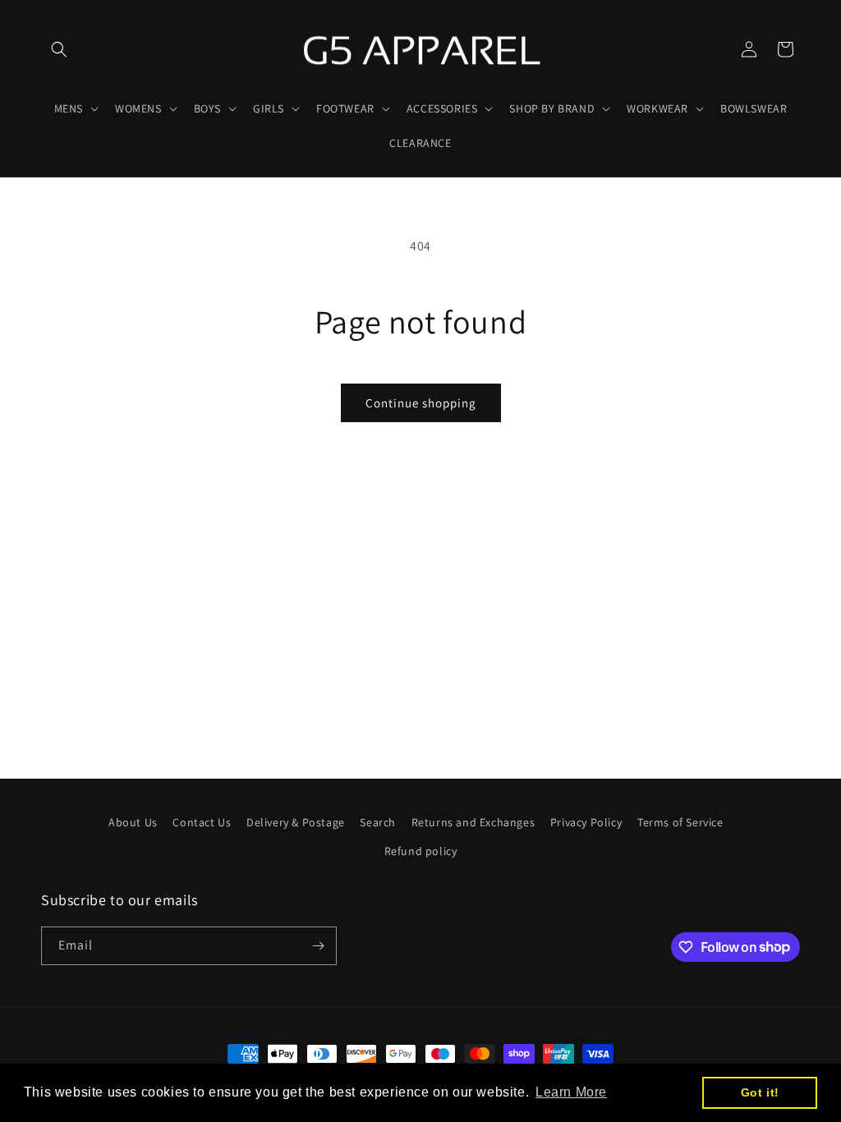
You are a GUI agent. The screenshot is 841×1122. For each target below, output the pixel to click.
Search (378, 822)
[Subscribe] (318, 946)
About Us (133, 822)
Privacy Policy (586, 822)
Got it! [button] (760, 1092)
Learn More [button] (571, 1092)
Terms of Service (680, 822)
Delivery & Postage (295, 822)
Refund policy (420, 851)
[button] (59, 49)
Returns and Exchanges (473, 822)
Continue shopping (420, 403)
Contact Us (201, 822)
